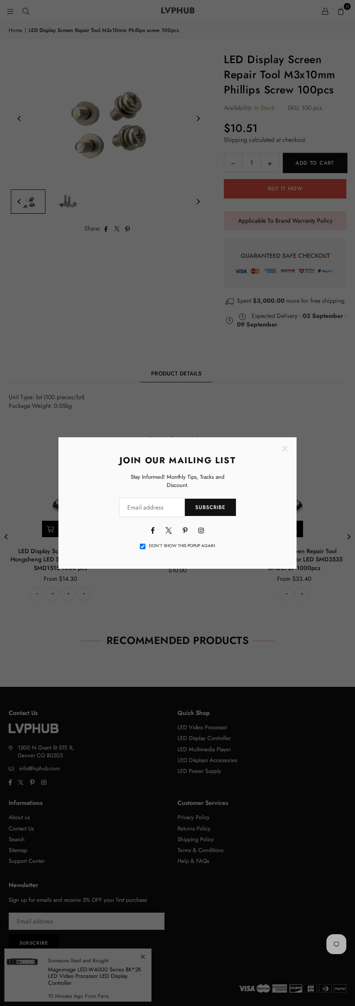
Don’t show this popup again (182, 546)
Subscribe (210, 507)
